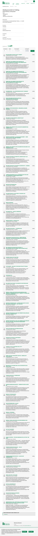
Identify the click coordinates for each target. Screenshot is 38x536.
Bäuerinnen (11, 6)
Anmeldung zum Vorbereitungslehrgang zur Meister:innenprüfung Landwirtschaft (15, 82)
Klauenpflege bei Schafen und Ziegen (13, 466)
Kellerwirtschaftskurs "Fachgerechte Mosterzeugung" (17, 283)
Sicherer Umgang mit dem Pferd (12, 257)
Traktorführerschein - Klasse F (12, 403)
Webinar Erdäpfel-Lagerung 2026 (12, 220)
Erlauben (31, 531)
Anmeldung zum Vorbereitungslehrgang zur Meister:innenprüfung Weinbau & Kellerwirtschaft (16, 62)
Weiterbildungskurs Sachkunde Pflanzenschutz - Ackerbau (18, 165)
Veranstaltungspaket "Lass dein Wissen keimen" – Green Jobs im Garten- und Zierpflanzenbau (17, 137)
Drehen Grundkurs (9, 202)
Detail (34, 54)
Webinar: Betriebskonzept (11, 394)
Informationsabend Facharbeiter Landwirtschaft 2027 (17, 156)
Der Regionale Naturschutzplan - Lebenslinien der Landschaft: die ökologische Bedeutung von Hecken (16, 238)
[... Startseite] (6, 2)
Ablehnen (24, 531)
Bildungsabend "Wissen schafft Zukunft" (14, 54)
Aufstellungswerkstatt (11, 484)
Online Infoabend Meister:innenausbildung (14, 328)
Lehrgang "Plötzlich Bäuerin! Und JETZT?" (14, 346)
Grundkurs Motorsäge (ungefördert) (13, 337)
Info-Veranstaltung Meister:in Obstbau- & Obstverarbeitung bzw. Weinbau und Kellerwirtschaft (17, 248)
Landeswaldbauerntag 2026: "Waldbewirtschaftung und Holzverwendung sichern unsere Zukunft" (17, 175)
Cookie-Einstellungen (9, 532)
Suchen (32, 50)
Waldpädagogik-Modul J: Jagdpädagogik (14, 228)
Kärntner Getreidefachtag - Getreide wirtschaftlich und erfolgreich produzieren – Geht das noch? (17, 303)
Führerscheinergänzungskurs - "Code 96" (14, 447)
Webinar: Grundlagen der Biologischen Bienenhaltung (16, 420)
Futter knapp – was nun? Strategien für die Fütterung (17, 266)
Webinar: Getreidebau (10, 412)
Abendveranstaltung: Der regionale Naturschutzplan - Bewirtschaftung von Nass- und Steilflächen (17, 502)
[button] (6, 51)
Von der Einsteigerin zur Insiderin (12, 493)
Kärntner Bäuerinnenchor (11, 184)
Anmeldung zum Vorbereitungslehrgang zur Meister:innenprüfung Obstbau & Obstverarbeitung (16, 72)
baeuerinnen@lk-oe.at (28, 525)
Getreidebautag (9, 275)
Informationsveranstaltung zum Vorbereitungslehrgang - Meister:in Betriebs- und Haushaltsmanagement (18, 321)
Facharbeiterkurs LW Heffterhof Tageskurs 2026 (15, 193)
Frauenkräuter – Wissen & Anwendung (13, 211)
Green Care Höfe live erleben (11, 475)
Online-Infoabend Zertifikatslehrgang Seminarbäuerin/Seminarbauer (13, 99)
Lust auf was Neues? (10, 429)
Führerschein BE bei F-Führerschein (13, 375)
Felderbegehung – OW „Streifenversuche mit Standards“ (17, 91)
